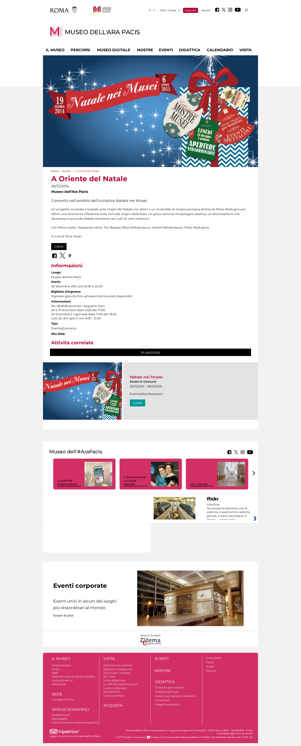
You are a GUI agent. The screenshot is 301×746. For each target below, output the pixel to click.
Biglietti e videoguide (117, 669)
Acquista (190, 10)
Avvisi (210, 666)
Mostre (145, 50)
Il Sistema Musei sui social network (135, 480)
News (210, 662)
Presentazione (61, 665)
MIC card (109, 676)
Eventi (166, 50)
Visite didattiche (114, 680)
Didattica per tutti (167, 691)
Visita (245, 50)
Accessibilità (111, 691)
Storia (56, 669)
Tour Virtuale (198, 484)
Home (55, 171)
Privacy (154, 737)
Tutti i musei (168, 10)
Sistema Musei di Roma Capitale (73, 676)
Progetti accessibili (167, 704)
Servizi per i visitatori (117, 672)
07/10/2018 (228, 512)
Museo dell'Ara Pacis (102, 32)
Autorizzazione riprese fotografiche (75, 722)
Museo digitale (113, 50)
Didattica (189, 50)
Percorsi (80, 50)
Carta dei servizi (62, 680)
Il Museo (55, 50)
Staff (55, 672)
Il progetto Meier (63, 699)
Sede (57, 694)
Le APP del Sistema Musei (67, 482)
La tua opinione (113, 695)
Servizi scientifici (70, 709)
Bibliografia (59, 718)
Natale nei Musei (146, 377)
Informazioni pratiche (117, 665)
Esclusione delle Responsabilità (180, 737)
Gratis (58, 246)
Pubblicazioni (61, 714)
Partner (211, 670)
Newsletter (59, 684)
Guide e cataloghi (115, 688)
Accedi (205, 10)
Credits (205, 737)
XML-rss (248, 737)
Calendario (220, 50)
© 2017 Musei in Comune (130, 737)
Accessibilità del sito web (226, 737)
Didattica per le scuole (170, 687)
